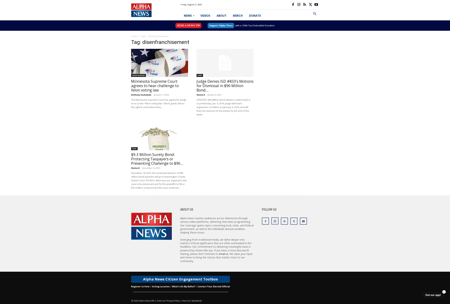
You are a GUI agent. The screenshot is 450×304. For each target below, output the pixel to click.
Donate (255, 16)
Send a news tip (188, 25)
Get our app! (433, 294)
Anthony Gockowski (141, 94)
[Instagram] (298, 4)
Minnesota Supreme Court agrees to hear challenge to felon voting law (155, 86)
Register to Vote (140, 286)
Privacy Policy (173, 300)
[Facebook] (293, 4)
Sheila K (201, 94)
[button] (314, 14)
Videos (205, 16)
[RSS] (304, 4)
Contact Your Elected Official (214, 286)
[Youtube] (316, 4)
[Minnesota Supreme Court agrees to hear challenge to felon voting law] (159, 63)
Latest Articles (138, 75)
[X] (310, 4)
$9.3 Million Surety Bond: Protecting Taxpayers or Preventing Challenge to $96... (157, 159)
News (188, 16)
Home (134, 36)
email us (223, 254)
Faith (200, 75)
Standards (196, 300)
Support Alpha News (221, 25)
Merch (238, 16)
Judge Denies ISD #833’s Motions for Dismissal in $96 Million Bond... (225, 86)
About (222, 16)
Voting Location (161, 286)
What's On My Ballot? (183, 286)
